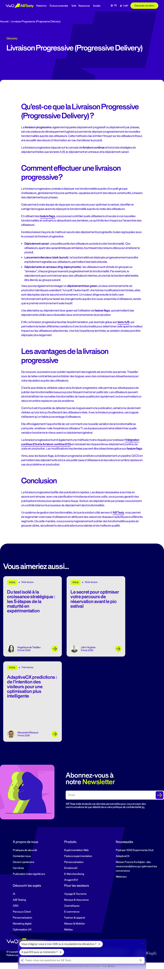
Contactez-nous (22, 856)
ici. (143, 807)
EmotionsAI (70, 868)
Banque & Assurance (76, 900)
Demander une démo (144, 5)
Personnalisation (74, 862)
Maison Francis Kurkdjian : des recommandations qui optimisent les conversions (136, 866)
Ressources (84, 5)
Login (125, 5)
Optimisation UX (22, 929)
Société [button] (96, 5)
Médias (68, 929)
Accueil (4, 21)
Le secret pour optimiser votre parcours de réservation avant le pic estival (94, 599)
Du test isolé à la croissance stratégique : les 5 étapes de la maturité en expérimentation (31, 601)
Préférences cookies (16, 955)
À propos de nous (25, 842)
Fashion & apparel (74, 917)
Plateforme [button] (41, 5)
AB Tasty (118, 512)
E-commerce (71, 912)
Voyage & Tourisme (75, 894)
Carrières (18, 868)
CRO (16, 906)
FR (115, 5)
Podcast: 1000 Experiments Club (134, 850)
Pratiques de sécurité (25, 850)
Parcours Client (22, 912)
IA (14, 894)
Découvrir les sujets (27, 885)
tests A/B (123, 322)
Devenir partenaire (23, 862)
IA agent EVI (71, 880)
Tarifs (73, 5)
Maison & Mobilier (74, 923)
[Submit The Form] (159, 795)
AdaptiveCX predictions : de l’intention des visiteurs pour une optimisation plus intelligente (32, 686)
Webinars (121, 877)
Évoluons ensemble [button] (59, 5)
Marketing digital (22, 923)
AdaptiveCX (122, 856)
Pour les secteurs (76, 885)
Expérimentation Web (76, 850)
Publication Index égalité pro (29, 874)
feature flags (47, 216)
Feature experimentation (78, 856)
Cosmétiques (71, 906)
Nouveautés (124, 842)
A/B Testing (19, 900)
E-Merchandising (74, 874)
